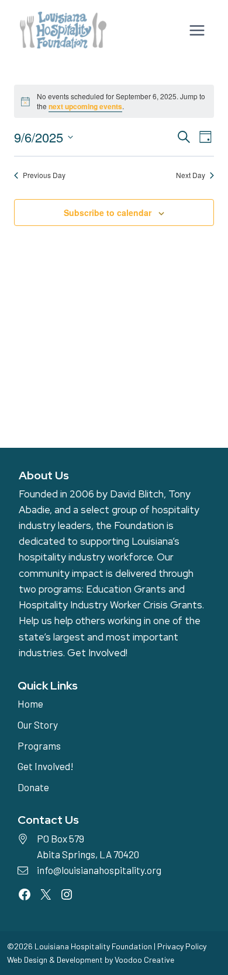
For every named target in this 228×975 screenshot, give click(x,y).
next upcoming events (85, 106)
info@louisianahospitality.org (99, 870)
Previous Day (44, 175)
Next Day (190, 175)
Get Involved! (97, 652)
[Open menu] (195, 30)
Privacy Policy (181, 946)
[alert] (114, 101)
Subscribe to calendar (107, 212)
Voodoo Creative (144, 959)
